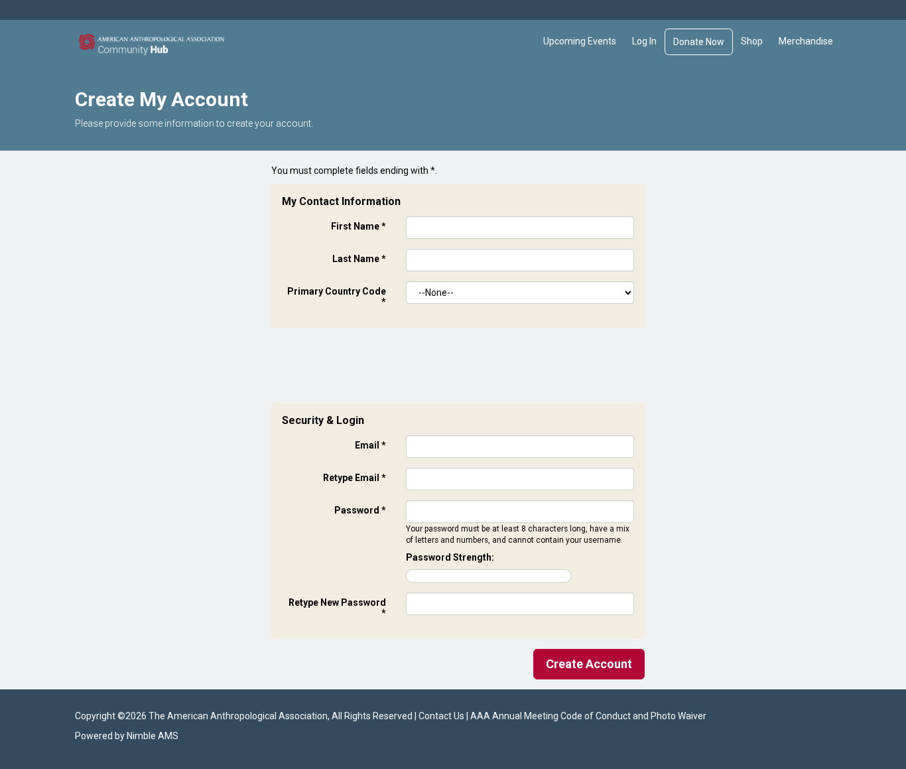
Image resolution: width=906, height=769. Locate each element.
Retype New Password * (337, 607)
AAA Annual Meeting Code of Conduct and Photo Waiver (588, 716)
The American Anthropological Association (238, 716)
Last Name (359, 258)
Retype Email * (354, 477)
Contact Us (441, 716)
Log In (644, 41)
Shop (752, 41)
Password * (360, 510)
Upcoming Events (579, 41)
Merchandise (806, 41)
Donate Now (698, 41)
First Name (358, 226)
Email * (370, 445)
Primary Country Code (336, 296)
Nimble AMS (152, 736)
